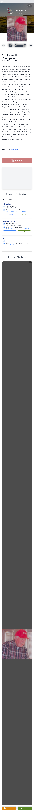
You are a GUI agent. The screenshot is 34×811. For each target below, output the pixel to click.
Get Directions (10, 214)
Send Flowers (24, 248)
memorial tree (21, 147)
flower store (14, 149)
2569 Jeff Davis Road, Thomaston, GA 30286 (17, 211)
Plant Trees (24, 214)
